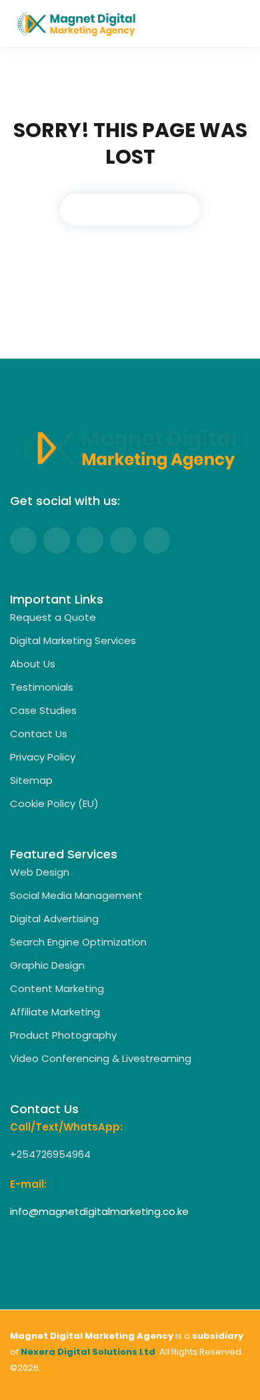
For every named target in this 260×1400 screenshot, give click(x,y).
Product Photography (63, 1035)
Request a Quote (53, 617)
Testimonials (41, 687)
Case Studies (43, 710)
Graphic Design (47, 965)
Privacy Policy (42, 757)
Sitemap (31, 780)
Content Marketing (57, 988)
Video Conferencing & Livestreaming (100, 1058)
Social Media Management (76, 895)
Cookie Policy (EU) (54, 803)
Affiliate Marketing (55, 1012)
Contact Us (38, 734)
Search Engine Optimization (78, 942)
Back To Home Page (130, 209)
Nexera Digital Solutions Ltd (88, 1351)
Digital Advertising (54, 919)
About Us (32, 664)
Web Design (39, 872)
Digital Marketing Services (73, 640)
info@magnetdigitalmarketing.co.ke (99, 1211)
